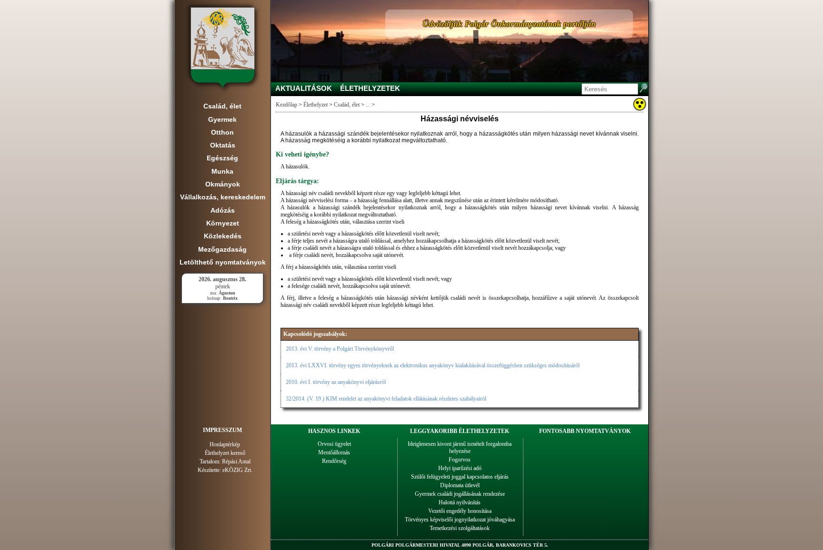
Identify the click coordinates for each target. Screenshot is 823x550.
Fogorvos (460, 459)
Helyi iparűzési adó (460, 468)
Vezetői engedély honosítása (460, 511)
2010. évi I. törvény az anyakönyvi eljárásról (336, 382)
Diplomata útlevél (460, 485)
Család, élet (347, 104)
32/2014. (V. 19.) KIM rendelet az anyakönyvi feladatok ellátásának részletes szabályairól (386, 398)
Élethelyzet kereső (225, 453)
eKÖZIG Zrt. (237, 470)
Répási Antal (236, 461)
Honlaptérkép (225, 444)
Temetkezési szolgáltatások (460, 528)
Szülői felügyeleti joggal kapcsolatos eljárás (460, 476)
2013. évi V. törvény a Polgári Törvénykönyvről (340, 348)
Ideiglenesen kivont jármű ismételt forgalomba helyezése (460, 447)
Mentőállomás (334, 452)
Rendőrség (334, 461)
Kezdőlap (286, 104)
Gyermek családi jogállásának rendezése (460, 494)
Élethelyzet (315, 104)
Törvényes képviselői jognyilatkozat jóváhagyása (460, 519)
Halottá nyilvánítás (460, 502)
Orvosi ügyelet (334, 444)
